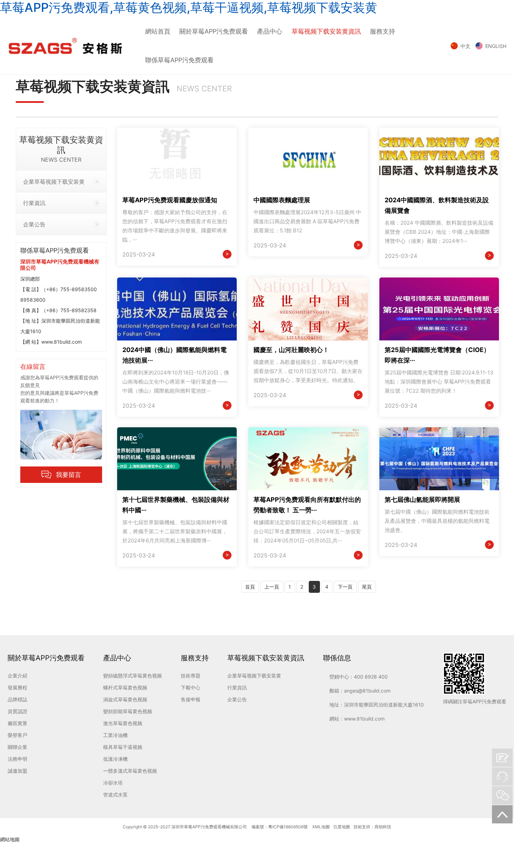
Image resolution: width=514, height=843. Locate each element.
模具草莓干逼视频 (122, 747)
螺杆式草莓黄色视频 (125, 687)
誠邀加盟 (17, 771)
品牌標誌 (17, 699)
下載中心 (190, 687)
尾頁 (367, 587)
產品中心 (269, 31)
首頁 (250, 587)
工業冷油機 (115, 735)
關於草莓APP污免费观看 (213, 31)
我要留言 (68, 474)
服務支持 (382, 31)
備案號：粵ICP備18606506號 (279, 826)
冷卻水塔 (113, 783)
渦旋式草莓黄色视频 (125, 699)
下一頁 (345, 587)
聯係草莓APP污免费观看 (179, 60)
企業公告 (34, 224)
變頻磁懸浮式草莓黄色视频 (132, 676)
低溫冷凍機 (115, 759)
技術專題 (190, 676)
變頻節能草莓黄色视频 (127, 711)
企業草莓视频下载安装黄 (54, 181)
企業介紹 (17, 676)
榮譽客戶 (17, 735)
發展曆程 (17, 687)
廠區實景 (17, 723)
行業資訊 (34, 202)
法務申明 (17, 759)
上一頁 (271, 587)
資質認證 (17, 711)
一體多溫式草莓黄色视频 (130, 771)
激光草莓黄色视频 (122, 723)
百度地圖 (341, 826)
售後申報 (190, 699)
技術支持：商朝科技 (372, 826)
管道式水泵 (115, 795)
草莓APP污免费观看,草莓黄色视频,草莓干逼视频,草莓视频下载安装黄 (188, 7)
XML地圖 (321, 826)
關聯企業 (17, 747)
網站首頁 (157, 31)
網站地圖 (10, 839)
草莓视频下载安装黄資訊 (326, 31)
